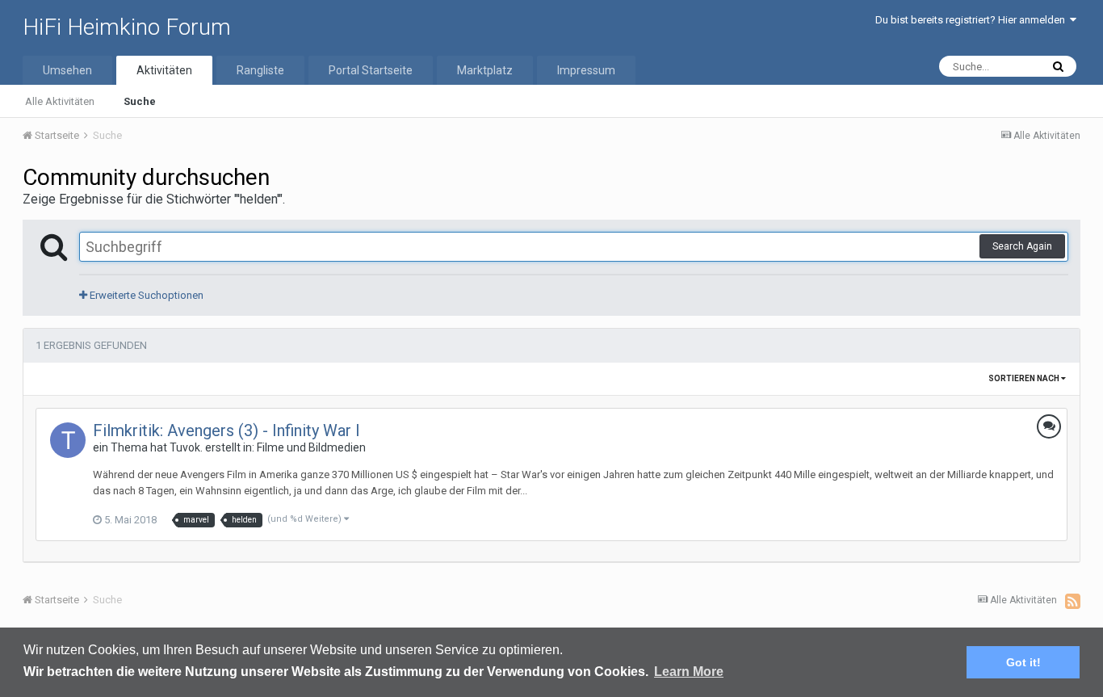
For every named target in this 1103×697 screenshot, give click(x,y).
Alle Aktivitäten (59, 101)
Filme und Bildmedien (311, 447)
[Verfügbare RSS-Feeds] (1072, 601)
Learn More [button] (688, 671)
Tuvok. (186, 447)
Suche (140, 101)
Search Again (1022, 246)
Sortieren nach (1024, 378)
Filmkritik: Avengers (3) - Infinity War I (226, 430)
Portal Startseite (371, 70)
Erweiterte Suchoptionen (145, 295)
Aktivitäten (164, 70)
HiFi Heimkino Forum (127, 27)
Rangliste (260, 70)
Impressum (586, 70)
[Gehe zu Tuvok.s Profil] (68, 440)
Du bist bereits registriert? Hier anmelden (972, 20)
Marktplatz (485, 70)
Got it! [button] (1023, 662)
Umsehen (67, 70)
